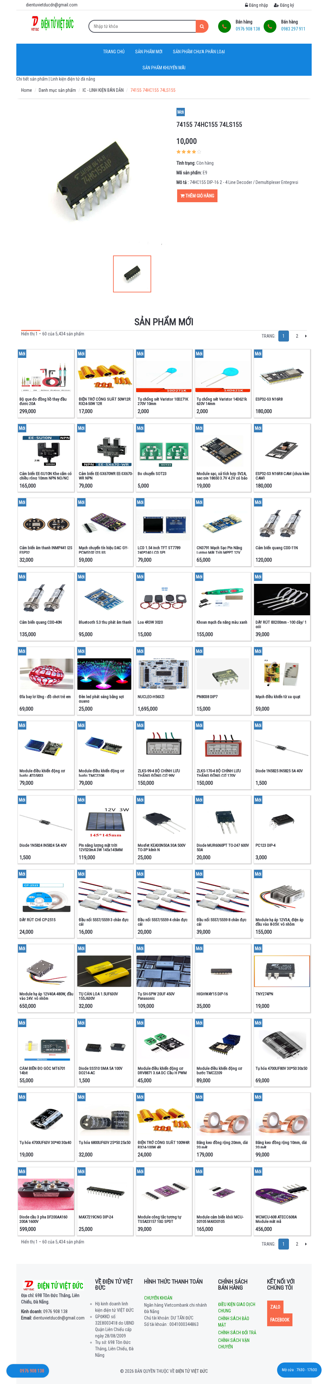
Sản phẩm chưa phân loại (199, 51)
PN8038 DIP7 (207, 696)
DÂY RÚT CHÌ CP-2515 (37, 919)
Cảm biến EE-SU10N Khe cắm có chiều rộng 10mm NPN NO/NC (46, 475)
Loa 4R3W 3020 (150, 622)
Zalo (275, 1307)
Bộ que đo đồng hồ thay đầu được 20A (43, 401)
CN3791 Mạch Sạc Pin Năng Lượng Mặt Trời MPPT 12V (219, 550)
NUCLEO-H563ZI (151, 696)
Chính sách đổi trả (237, 1332)
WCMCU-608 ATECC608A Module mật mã (276, 1219)
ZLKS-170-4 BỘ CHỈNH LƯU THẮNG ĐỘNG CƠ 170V (219, 773)
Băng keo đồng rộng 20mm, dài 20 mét (222, 1144)
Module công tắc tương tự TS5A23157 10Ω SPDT (159, 1219)
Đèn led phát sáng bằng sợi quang (101, 699)
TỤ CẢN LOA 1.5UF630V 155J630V (98, 996)
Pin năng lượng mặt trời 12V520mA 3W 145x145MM (101, 847)
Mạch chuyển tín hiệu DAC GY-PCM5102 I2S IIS (103, 550)
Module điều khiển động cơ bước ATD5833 (42, 773)
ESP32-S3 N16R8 (269, 399)
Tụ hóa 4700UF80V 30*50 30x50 (281, 1068)
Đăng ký (286, 5)
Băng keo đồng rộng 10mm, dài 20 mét (281, 1144)
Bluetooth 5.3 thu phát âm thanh (105, 622)
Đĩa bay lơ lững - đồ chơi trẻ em (45, 696)
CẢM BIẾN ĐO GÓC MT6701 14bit (42, 1070)
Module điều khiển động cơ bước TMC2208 (101, 773)
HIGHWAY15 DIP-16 (212, 993)
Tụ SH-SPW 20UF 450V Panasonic (156, 996)
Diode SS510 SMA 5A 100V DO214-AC (100, 1070)
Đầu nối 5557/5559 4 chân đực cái (162, 922)
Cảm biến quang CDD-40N (41, 622)
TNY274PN (264, 993)
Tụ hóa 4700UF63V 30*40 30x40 (45, 1142)
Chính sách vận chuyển (234, 1343)
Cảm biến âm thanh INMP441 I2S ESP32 (46, 550)
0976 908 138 (44, 1311)
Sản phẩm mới (148, 51)
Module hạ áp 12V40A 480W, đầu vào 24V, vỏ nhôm (46, 996)
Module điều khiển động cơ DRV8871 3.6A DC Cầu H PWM (162, 1070)
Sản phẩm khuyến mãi (164, 67)
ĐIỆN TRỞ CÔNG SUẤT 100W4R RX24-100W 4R (164, 1144)
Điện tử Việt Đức (192, 1371)
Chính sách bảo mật (233, 1322)
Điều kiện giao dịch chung (236, 1307)
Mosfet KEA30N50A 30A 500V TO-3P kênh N (161, 847)
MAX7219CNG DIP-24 (96, 1217)
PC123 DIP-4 (265, 845)
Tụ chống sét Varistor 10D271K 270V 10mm (163, 401)
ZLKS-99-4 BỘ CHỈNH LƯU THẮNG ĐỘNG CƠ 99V (159, 773)
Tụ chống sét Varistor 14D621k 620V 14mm (222, 401)
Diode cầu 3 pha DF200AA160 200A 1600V (43, 1219)
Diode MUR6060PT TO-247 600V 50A (223, 847)
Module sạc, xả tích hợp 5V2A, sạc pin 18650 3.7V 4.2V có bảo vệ (222, 478)
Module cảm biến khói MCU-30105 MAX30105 (220, 1219)
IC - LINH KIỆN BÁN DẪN (103, 90)
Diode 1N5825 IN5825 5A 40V (279, 770)
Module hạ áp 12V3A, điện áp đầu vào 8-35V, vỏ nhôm (280, 922)
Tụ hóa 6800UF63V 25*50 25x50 (104, 1142)
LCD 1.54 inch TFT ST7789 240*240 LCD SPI (159, 550)
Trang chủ (114, 51)
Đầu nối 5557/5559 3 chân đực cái (103, 922)
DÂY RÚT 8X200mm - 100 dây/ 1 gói (281, 624)
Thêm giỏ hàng (199, 195)
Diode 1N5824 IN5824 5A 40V (43, 845)
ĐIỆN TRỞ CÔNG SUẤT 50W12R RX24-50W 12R (105, 401)
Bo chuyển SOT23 (152, 473)
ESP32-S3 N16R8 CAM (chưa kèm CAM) (282, 475)
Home (26, 90)
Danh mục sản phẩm (57, 90)
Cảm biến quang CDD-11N (277, 547)
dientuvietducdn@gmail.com (53, 1317)
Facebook (279, 1319)
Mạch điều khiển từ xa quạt (278, 696)
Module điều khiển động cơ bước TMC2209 (219, 1070)
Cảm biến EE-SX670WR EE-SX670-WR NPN (106, 475)
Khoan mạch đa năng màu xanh (222, 622)
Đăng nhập (258, 5)
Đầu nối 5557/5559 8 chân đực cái (221, 922)
